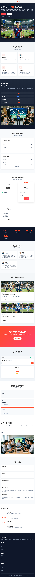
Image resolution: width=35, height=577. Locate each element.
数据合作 (2, 568)
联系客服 (2, 559)
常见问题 (2, 558)
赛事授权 (2, 567)
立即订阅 (26, 198)
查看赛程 (9, 14)
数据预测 (2, 549)
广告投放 (2, 565)
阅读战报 (4, 299)
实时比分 (2, 546)
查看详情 (4, 320)
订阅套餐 (2, 555)
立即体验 (3, 14)
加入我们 (2, 570)
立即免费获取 (17, 338)
